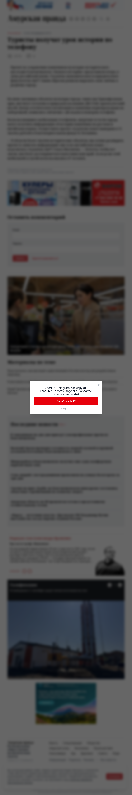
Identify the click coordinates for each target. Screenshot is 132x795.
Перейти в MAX (66, 401)
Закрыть (66, 408)
